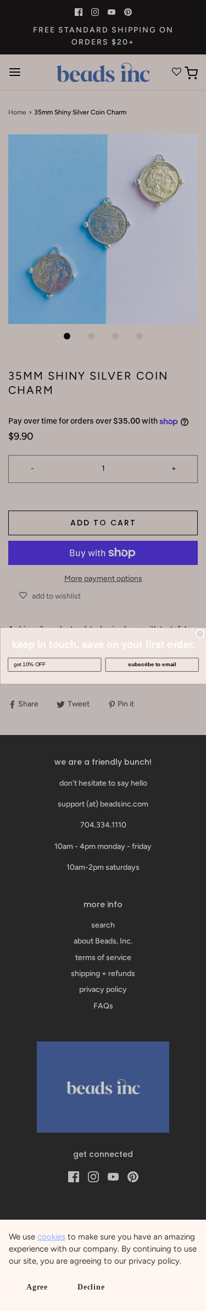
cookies (51, 1237)
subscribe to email (152, 664)
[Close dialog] (200, 633)
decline (91, 1287)
